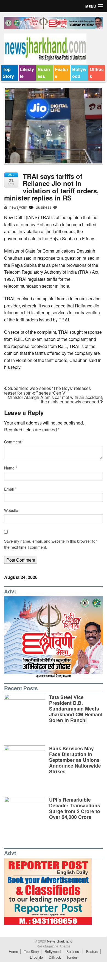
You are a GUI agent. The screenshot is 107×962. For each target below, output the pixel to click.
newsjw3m (17, 207)
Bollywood (79, 73)
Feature (61, 73)
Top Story (8, 73)
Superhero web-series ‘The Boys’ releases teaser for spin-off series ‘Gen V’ (47, 390)
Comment (14, 442)
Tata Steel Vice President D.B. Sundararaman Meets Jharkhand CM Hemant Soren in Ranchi (76, 708)
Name (10, 468)
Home (13, 951)
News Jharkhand (59, 941)
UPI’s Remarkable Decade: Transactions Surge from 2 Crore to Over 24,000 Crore (74, 808)
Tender (71, 957)
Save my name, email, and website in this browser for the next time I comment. (50, 544)
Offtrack (97, 73)
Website (11, 510)
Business (44, 73)
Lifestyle (27, 73)
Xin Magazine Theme (53, 946)
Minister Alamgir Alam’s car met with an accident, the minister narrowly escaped (55, 399)
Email (10, 489)
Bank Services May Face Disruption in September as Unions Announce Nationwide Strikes (75, 760)
